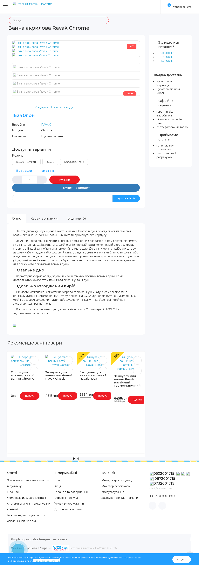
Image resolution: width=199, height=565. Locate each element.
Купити (64, 179)
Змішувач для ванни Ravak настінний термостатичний (127, 381)
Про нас (13, 492)
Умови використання (69, 503)
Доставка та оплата (68, 509)
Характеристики (44, 218)
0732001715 (164, 483)
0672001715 (164, 478)
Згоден (181, 559)
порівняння (47, 170)
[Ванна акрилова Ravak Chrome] (35, 42)
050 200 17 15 (168, 53)
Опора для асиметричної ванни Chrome (22, 375)
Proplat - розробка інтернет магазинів (39, 539)
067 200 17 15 (168, 57)
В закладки (24, 170)
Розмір (17, 155)
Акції (57, 486)
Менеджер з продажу (116, 480)
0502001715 (164, 473)
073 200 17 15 (168, 61)
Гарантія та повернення (71, 492)
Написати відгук (62, 107)
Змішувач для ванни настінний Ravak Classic (58, 375)
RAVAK (46, 124)
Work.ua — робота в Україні (31, 548)
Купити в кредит (76, 187)
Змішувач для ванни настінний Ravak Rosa (93, 375)
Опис (16, 218)
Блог (57, 480)
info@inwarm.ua (161, 488)
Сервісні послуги (66, 498)
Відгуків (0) (76, 218)
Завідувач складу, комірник (120, 498)
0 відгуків (42, 107)
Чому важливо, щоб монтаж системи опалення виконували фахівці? (28, 503)
